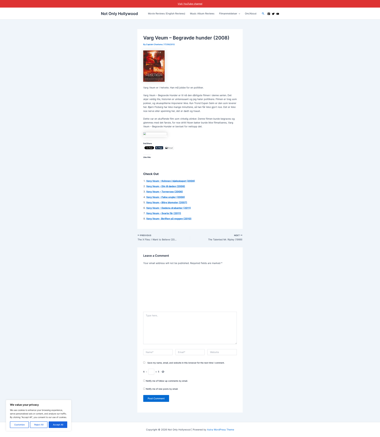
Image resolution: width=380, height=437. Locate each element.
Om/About (250, 13)
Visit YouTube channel (190, 3)
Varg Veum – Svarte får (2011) (163, 213)
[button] (238, 13)
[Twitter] (273, 13)
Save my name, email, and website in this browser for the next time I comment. (186, 362)
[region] (38, 415)
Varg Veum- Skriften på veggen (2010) (168, 218)
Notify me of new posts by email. (162, 389)
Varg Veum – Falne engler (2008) (165, 197)
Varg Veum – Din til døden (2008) (165, 186)
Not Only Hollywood (119, 13)
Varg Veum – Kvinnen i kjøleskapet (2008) (170, 180)
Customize (19, 424)
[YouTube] (277, 13)
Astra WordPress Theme (220, 429)
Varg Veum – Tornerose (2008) (164, 191)
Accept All (58, 424)
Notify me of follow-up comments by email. (167, 381)
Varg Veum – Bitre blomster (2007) (166, 202)
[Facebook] (268, 13)
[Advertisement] (190, 289)
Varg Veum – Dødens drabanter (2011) (168, 207)
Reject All (38, 424)
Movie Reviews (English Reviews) (166, 13)
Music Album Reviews (202, 13)
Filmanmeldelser (228, 13)
